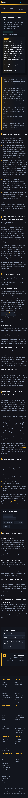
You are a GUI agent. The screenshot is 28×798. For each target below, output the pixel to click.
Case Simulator (18, 699)
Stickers (4, 699)
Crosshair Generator (20, 717)
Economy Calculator (20, 713)
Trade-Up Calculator (20, 691)
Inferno (3, 721)
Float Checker (18, 522)
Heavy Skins (5, 695)
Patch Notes (5, 778)
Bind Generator (18, 721)
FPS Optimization (6, 776)
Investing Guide (5, 774)
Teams (3, 741)
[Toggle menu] (16, 2)
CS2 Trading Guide (8, 515)
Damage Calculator (19, 711)
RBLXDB (17, 757)
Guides (11, 8)
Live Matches (18, 741)
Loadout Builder (19, 697)
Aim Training (5, 763)
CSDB (4, 2)
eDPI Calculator (18, 724)
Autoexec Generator (20, 728)
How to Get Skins (8, 522)
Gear (3, 743)
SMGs (3, 713)
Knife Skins (4, 688)
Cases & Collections (7, 697)
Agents (3, 702)
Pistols (3, 715)
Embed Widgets (19, 732)
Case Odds (17, 693)
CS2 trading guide (17, 105)
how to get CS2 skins (13, 501)
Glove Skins (5, 691)
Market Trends (18, 682)
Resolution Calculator (20, 726)
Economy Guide (6, 765)
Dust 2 (3, 724)
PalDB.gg (17, 759)
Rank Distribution (6, 767)
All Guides (6, 526)
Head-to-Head (18, 746)
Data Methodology (6, 782)
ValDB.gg (17, 761)
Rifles (3, 711)
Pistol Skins (4, 686)
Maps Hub (4, 717)
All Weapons (5, 708)
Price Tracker (18, 686)
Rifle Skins (4, 684)
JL (4, 655)
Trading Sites (18, 702)
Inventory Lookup (19, 695)
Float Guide (4, 771)
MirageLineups (5, 726)
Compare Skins (18, 684)
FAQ (3, 780)
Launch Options (19, 730)
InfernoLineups (5, 728)
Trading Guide (5, 769)
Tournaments (18, 743)
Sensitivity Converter (20, 715)
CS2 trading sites (21, 447)
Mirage (3, 719)
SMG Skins (4, 693)
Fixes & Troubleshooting (6, 760)
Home (3, 8)
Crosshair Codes (19, 719)
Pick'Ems (17, 748)
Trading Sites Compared (9, 518)
